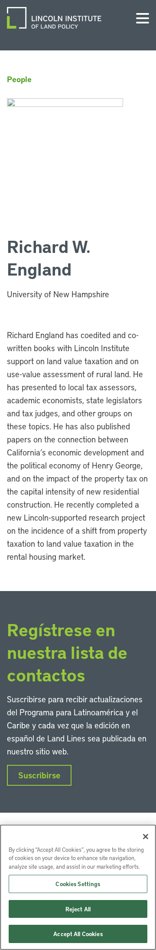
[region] (78, 887)
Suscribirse (39, 775)
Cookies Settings (77, 883)
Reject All (78, 909)
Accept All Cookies (77, 933)
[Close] (145, 836)
